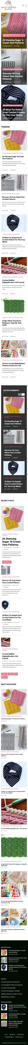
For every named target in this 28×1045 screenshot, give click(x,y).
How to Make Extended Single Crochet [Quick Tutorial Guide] (16, 1023)
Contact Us (20, 1034)
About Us (12, 1034)
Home (6, 1034)
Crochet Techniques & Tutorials (10, 991)
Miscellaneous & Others (8, 997)
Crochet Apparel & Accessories (12, 69)
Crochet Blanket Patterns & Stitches (11, 35)
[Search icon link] (23, 5)
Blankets (3, 979)
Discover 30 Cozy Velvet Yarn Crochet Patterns (13, 76)
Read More (7, 562)
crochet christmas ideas (8, 988)
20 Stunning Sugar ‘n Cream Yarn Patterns (13, 41)
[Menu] (26, 5)
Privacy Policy (9, 1037)
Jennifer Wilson (8, 46)
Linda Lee (6, 661)
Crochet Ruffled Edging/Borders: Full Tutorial (10, 656)
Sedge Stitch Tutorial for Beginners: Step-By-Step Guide (11, 323)
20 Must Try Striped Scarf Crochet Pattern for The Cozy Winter (14, 112)
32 (16, 674)
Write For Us (19, 1037)
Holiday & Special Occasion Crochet (11, 994)
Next (3, 677)
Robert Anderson (8, 118)
